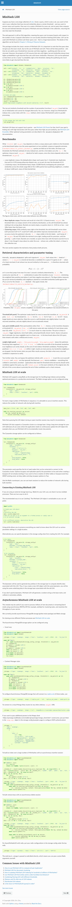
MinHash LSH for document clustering (17, 870)
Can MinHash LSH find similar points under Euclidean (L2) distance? (27, 875)
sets (32, 22)
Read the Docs (36, 903)
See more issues (7, 888)
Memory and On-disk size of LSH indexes (18, 879)
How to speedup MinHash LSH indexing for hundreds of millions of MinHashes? (31, 872)
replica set (50, 694)
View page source (64, 9)
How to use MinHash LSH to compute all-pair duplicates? (23, 868)
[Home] (3, 9)
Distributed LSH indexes (13, 881)
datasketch (37, 3)
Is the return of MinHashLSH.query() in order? (20, 884)
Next (65, 893)
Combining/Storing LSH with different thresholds (21, 877)
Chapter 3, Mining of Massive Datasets (32, 42)
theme (21, 903)
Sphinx (11, 903)
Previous (8, 893)
